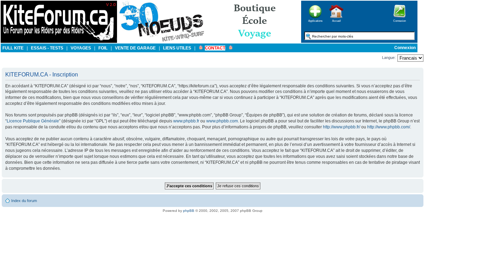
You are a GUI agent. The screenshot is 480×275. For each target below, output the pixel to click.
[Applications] (315, 20)
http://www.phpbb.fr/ (341, 127)
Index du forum (24, 201)
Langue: (389, 57)
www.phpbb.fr (186, 121)
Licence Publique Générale (33, 121)
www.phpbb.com (222, 121)
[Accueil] (336, 20)
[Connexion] (400, 20)
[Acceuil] (59, 41)
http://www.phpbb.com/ (388, 127)
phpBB (188, 211)
